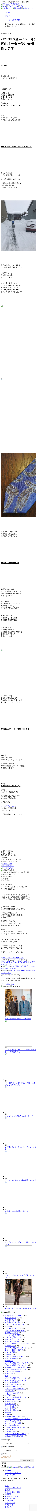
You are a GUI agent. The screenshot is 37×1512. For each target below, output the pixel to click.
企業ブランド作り (11, 1333)
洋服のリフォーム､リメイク (15, 1356)
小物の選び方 (10, 1346)
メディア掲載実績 (11, 1382)
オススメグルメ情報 (12, 1371)
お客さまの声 (10, 1498)
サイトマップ (10, 1475)
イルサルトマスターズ (13, 1384)
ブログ (7, 16)
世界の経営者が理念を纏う (15, 1436)
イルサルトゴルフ (11, 1401)
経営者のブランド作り (13, 1322)
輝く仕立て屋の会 (11, 1410)
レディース (9, 1429)
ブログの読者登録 (7, 984)
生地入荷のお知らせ (12, 1341)
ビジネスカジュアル (12, 1421)
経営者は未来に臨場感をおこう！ (17, 1211)
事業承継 (8, 1412)
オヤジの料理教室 (11, 1425)
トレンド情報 (10, 1352)
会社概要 (8, 1470)
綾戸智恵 (8, 1395)
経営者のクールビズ (12, 1386)
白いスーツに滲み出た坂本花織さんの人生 (20, 1180)
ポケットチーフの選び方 (14, 1416)
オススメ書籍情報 (11, 1359)
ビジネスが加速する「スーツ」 (16, 1348)
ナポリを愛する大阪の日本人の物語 (18, 1019)
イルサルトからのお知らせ (15, 1324)
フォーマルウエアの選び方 (15, 1389)
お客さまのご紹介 (11, 1496)
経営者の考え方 (10, 1320)
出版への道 (9, 1374)
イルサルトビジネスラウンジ (15, 1434)
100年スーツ (9, 1391)
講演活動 (8, 1494)
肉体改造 (8, 1354)
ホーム (7, 12)
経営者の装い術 (10, 1318)
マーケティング (10, 1406)
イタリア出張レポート (13, 1337)
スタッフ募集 (10, 1408)
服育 (6, 1376)
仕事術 (7, 1414)
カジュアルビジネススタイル (15, 1380)
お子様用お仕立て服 (12, 1399)
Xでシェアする (7, 962)
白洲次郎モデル (10, 1432)
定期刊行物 (9, 1500)
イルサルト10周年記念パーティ (16, 1369)
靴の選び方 (9, 1361)
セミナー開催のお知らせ (14, 1350)
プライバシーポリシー (13, 1473)
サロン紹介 (9, 1505)
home (7, 1486)
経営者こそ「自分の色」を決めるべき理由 (20, 1308)
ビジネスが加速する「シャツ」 (16, 1378)
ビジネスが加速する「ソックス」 (17, 1419)
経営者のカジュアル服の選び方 (16, 1367)
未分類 (7, 1326)
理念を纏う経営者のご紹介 (15, 1331)
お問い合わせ (10, 1507)
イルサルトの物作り (12, 1393)
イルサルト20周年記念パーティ (16, 1397)
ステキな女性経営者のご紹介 (15, 1427)
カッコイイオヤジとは (13, 1328)
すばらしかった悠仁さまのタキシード (19, 1116)
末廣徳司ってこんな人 (13, 1316)
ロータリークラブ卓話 (13, 1423)
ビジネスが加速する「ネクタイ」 (17, 1363)
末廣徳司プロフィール (13, 1488)
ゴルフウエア (10, 1404)
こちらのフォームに (8, 806)
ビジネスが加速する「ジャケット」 (18, 1343)
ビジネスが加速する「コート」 (16, 1365)
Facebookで (21, 962)
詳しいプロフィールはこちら (13, 958)
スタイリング (10, 1503)
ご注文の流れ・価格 (12, 1492)
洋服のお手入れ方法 (12, 1339)
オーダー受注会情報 (12, 20)
